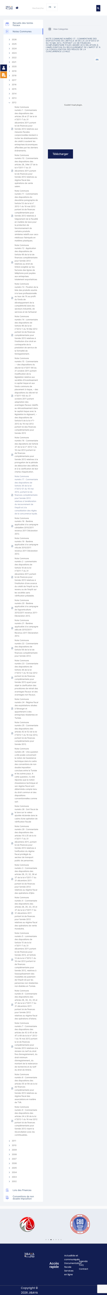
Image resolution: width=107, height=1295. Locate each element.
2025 (14, 44)
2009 (14, 1150)
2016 (14, 84)
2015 (14, 89)
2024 (14, 48)
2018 (14, 75)
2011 (14, 1141)
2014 (14, 93)
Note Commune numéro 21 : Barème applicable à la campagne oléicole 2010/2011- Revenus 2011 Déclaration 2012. (26, 628)
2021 (14, 62)
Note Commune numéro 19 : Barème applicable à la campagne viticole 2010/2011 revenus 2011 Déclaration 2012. (26, 546)
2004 (14, 1172)
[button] (4, 1224)
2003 (14, 1177)
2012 (14, 102)
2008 (14, 1154)
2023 (14, 53)
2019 (14, 71)
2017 (14, 80)
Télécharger (60, 154)
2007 (14, 1159)
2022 (14, 57)
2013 (14, 98)
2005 (14, 1168)
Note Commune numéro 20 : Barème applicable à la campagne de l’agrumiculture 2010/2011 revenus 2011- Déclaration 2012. (26, 608)
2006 (14, 1163)
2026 (14, 39)
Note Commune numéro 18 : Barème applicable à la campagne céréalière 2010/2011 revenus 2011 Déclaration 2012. (26, 526)
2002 (14, 1181)
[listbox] (52, 7)
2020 (14, 66)
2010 (14, 1145)
